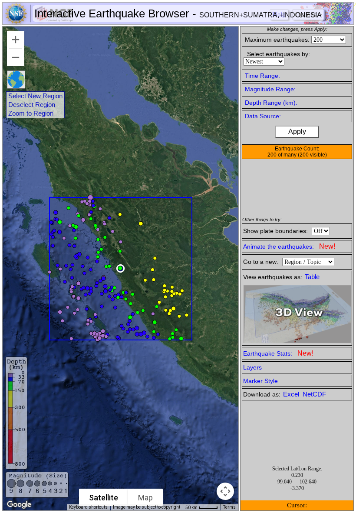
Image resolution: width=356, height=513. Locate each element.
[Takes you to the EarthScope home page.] (39, 22)
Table (312, 276)
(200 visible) (312, 155)
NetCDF (314, 394)
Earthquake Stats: (278, 353)
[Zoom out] (15, 57)
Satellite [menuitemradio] (103, 497)
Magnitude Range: (270, 89)
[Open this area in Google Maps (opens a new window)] (19, 504)
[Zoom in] (15, 39)
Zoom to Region (30, 113)
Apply (297, 131)
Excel (292, 394)
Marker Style (260, 380)
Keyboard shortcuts (88, 507)
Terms (229, 507)
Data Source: (263, 116)
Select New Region (35, 96)
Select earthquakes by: (278, 53)
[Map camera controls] (225, 491)
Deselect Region (31, 104)
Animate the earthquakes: (289, 246)
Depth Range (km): (271, 102)
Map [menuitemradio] (145, 497)
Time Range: (262, 75)
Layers (252, 367)
